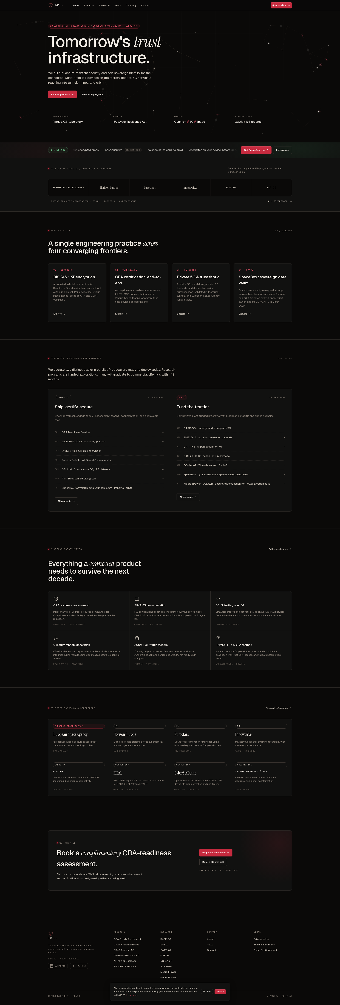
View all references (279, 708)
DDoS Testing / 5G (124, 950)
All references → (280, 201)
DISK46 (164, 955)
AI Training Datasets (125, 960)
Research (104, 5)
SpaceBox (282, 5)
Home (76, 5)
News (118, 5)
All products (66, 501)
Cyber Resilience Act (265, 950)
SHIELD (164, 944)
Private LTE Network (125, 966)
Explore (59, 313)
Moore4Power (168, 971)
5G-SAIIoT (166, 960)
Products (89, 5)
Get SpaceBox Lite (256, 150)
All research (188, 497)
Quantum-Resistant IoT (126, 955)
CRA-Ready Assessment (127, 939)
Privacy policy (261, 939)
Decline (207, 991)
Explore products (62, 94)
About (210, 939)
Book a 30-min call (213, 862)
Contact (145, 5)
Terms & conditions (264, 944)
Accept (220, 991)
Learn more (282, 150)
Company (131, 5)
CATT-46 (165, 950)
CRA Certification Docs (126, 944)
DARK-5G (165, 939)
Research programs (92, 94)
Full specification (280, 549)
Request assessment (215, 852)
